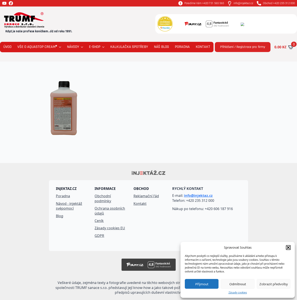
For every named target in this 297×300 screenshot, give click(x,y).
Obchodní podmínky (103, 198)
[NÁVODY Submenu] (81, 47)
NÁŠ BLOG (161, 46)
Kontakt (140, 203)
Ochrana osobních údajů (110, 210)
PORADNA (182, 46)
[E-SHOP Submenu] (102, 47)
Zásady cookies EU (110, 228)
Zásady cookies (238, 292)
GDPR (99, 235)
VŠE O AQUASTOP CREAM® (37, 46)
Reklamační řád (146, 196)
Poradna (63, 196)
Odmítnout (237, 284)
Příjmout (201, 284)
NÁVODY (73, 46)
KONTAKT (203, 46)
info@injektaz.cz (198, 195)
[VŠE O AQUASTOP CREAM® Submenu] (59, 47)
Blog (59, 216)
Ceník (99, 220)
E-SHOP (94, 46)
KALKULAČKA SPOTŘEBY (129, 46)
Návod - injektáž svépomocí (69, 206)
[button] (288, 247)
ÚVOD (7, 46)
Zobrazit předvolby (273, 284)
